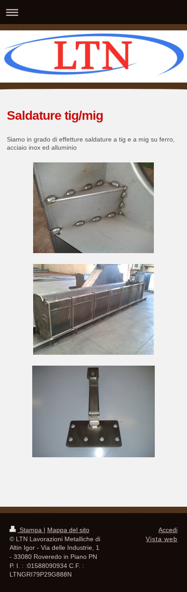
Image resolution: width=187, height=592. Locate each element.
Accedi (167, 529)
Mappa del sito (68, 529)
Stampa (31, 529)
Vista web (161, 539)
